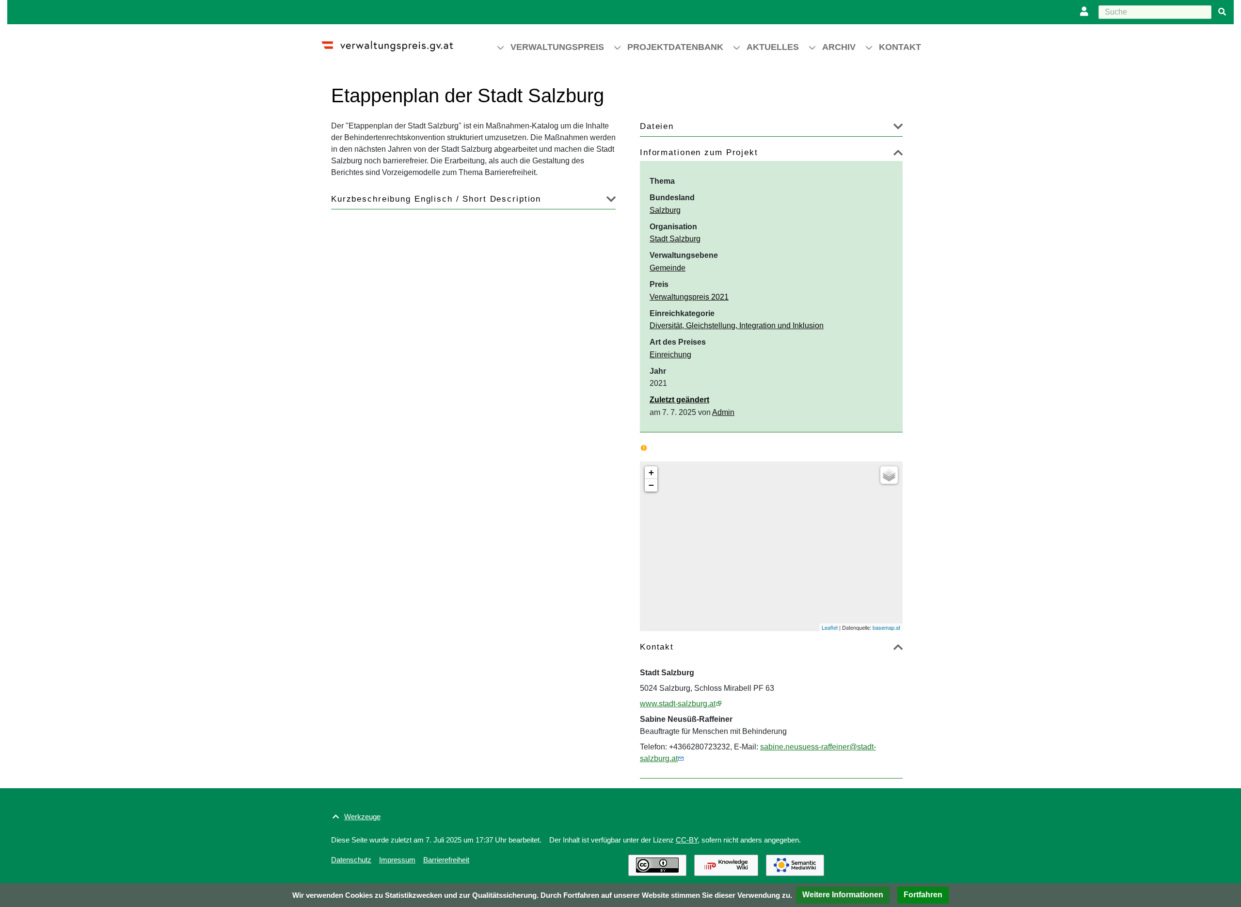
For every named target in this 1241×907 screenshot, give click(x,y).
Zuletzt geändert (679, 400)
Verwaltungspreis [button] (557, 47)
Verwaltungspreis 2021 (689, 297)
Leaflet (830, 627)
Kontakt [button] (900, 47)
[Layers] (889, 475)
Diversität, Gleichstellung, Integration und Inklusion (737, 325)
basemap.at (886, 627)
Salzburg (665, 210)
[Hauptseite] (396, 42)
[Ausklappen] (898, 128)
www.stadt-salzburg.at (678, 704)
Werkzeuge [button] (362, 816)
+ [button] (651, 472)
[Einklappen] (898, 154)
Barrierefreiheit (446, 860)
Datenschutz (351, 860)
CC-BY (687, 840)
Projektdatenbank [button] (675, 47)
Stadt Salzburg (675, 239)
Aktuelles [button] (773, 47)
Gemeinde (667, 268)
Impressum (397, 860)
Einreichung (670, 354)
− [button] (651, 485)
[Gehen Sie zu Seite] (1222, 12)
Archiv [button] (839, 47)
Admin (723, 412)
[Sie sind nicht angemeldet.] (1086, 12)
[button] (843, 895)
